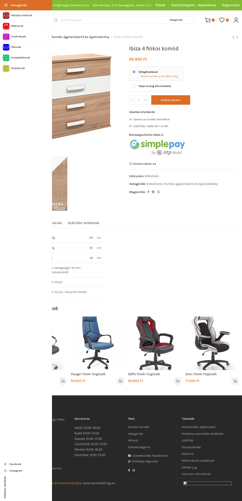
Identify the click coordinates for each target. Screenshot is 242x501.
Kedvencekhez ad (144, 163)
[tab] (83, 223)
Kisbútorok (154, 184)
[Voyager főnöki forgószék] (97, 343)
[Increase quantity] (146, 100)
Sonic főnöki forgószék (201, 374)
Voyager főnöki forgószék (88, 374)
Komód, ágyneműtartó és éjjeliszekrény (80, 37)
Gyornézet (60, 332)
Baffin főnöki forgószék (144, 374)
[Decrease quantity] (132, 100)
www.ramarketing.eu (99, 483)
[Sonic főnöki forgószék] (212, 343)
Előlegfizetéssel (148, 72)
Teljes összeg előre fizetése (155, 86)
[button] (63, 381)
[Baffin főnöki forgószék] (155, 343)
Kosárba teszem (171, 100)
